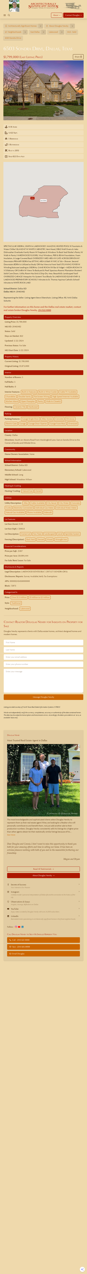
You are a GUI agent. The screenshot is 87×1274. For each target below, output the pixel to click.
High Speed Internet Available (65, 396)
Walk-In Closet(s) (53, 401)
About (55, 15)
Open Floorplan (28, 401)
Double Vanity (24, 396)
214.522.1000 (44, 310)
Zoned (38, 491)
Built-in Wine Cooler (48, 392)
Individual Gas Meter (44, 508)
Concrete (59, 419)
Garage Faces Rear (57, 423)
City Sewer (51, 503)
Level (60, 534)
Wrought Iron (61, 539)
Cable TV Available (68, 392)
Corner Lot (25, 534)
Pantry (40, 401)
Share (77, 57)
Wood (49, 539)
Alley (26, 503)
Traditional (16, 603)
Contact (72, 15)
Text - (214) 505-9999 (21, 947)
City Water (64, 503)
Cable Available (37, 503)
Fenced (41, 539)
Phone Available (34, 512)
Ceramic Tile (20, 407)
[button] (43, 200)
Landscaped (49, 534)
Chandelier (10, 396)
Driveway (70, 419)
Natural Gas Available (15, 512)
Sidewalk (48, 512)
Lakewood (25, 608)
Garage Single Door (30, 419)
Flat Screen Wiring (41, 396)
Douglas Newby (13, 735)
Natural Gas (27, 491)
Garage (23, 423)
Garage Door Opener (38, 423)
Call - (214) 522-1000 (20, 940)
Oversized (72, 423)
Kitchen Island (12, 401)
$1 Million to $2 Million (39, 597)
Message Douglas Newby (43, 697)
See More (11, 835)
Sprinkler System (72, 534)
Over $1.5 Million (19, 597)
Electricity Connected (23, 508)
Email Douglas (18, 953)
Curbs (8, 508)
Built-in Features (29, 392)
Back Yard (30, 539)
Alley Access (47, 419)
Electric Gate (11, 423)
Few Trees (37, 534)
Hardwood (33, 407)
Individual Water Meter (66, 508)
